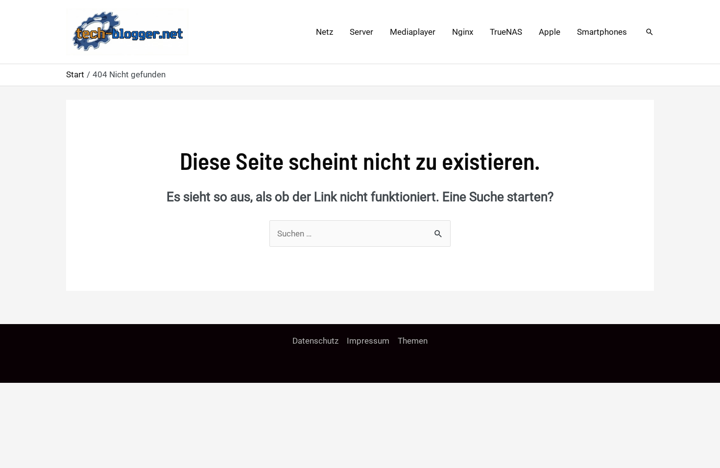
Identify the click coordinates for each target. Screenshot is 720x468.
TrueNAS (506, 32)
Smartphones (602, 32)
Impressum (368, 341)
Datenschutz (315, 341)
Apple (549, 32)
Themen (413, 341)
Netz (324, 32)
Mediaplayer (412, 32)
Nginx (462, 32)
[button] (649, 31)
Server (361, 32)
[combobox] (360, 233)
